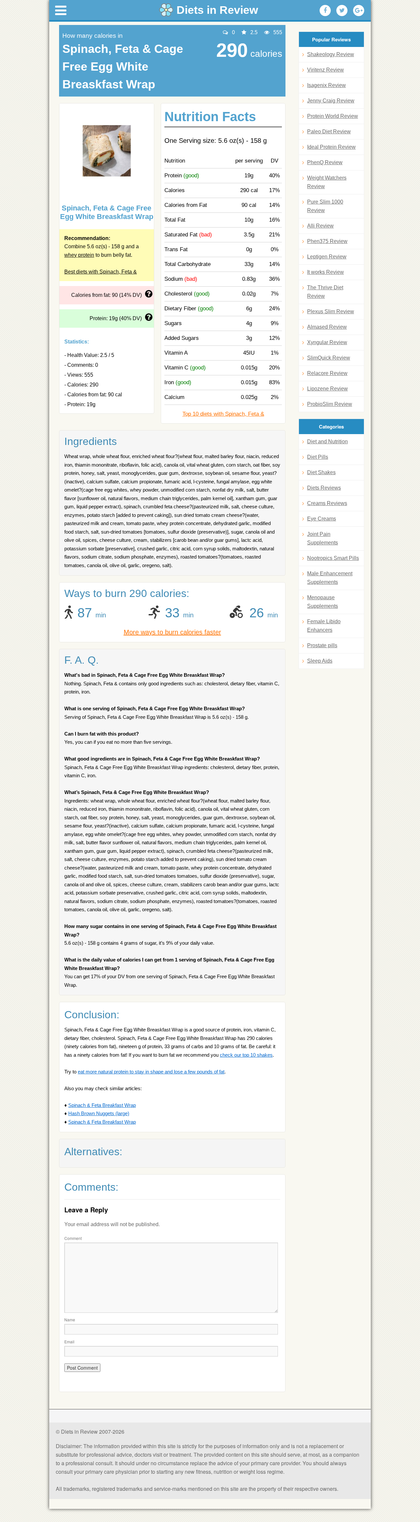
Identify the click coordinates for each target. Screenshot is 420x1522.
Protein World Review (332, 116)
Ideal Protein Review (331, 147)
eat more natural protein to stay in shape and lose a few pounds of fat (151, 1071)
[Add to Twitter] (341, 10)
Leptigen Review (326, 256)
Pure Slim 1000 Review (325, 206)
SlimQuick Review (328, 358)
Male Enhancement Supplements (329, 578)
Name (69, 1319)
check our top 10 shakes (246, 1055)
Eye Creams (321, 518)
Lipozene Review (327, 388)
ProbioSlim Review (329, 404)
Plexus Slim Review (330, 311)
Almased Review (327, 327)
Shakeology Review (330, 54)
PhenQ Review (325, 162)
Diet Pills (317, 457)
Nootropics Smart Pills (333, 558)
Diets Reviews (324, 488)
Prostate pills (322, 645)
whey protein (79, 255)
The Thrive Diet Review (325, 292)
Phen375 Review (327, 241)
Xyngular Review (327, 342)
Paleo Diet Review (329, 131)
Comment (73, 1238)
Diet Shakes (321, 472)
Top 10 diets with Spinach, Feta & (223, 414)
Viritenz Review (325, 70)
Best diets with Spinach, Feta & (100, 272)
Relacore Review (327, 373)
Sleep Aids (319, 661)
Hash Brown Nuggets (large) (98, 1113)
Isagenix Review (326, 85)
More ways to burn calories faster (172, 632)
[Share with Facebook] (325, 10)
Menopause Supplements (322, 602)
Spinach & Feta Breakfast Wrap (102, 1105)
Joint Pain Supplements (322, 538)
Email (69, 1341)
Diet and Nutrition (327, 441)
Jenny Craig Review (330, 100)
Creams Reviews (327, 503)
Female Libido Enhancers (324, 626)
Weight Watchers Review (326, 182)
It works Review (325, 272)
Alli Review (320, 226)
